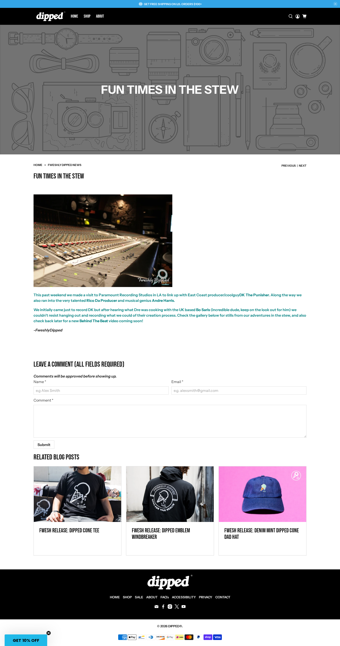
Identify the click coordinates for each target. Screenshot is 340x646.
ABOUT (152, 597)
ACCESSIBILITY (184, 597)
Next (302, 165)
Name (40, 381)
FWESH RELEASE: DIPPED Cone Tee (69, 530)
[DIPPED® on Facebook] (163, 607)
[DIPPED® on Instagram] (170, 607)
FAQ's (165, 597)
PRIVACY (205, 597)
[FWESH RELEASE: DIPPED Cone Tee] (77, 494)
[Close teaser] (48, 633)
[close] (335, 4)
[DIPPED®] (50, 16)
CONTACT (222, 597)
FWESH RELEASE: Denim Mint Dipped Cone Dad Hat (261, 533)
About (100, 16)
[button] (26, 640)
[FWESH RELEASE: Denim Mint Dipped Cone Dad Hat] (262, 494)
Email (177, 381)
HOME (115, 597)
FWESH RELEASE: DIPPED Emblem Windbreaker (161, 533)
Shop (87, 16)
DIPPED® (175, 626)
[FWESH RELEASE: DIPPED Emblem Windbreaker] (170, 494)
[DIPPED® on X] (177, 607)
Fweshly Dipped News (64, 165)
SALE (139, 597)
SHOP (127, 597)
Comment (43, 400)
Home (74, 16)
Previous (288, 165)
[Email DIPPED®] (156, 607)
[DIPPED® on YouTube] (183, 607)
